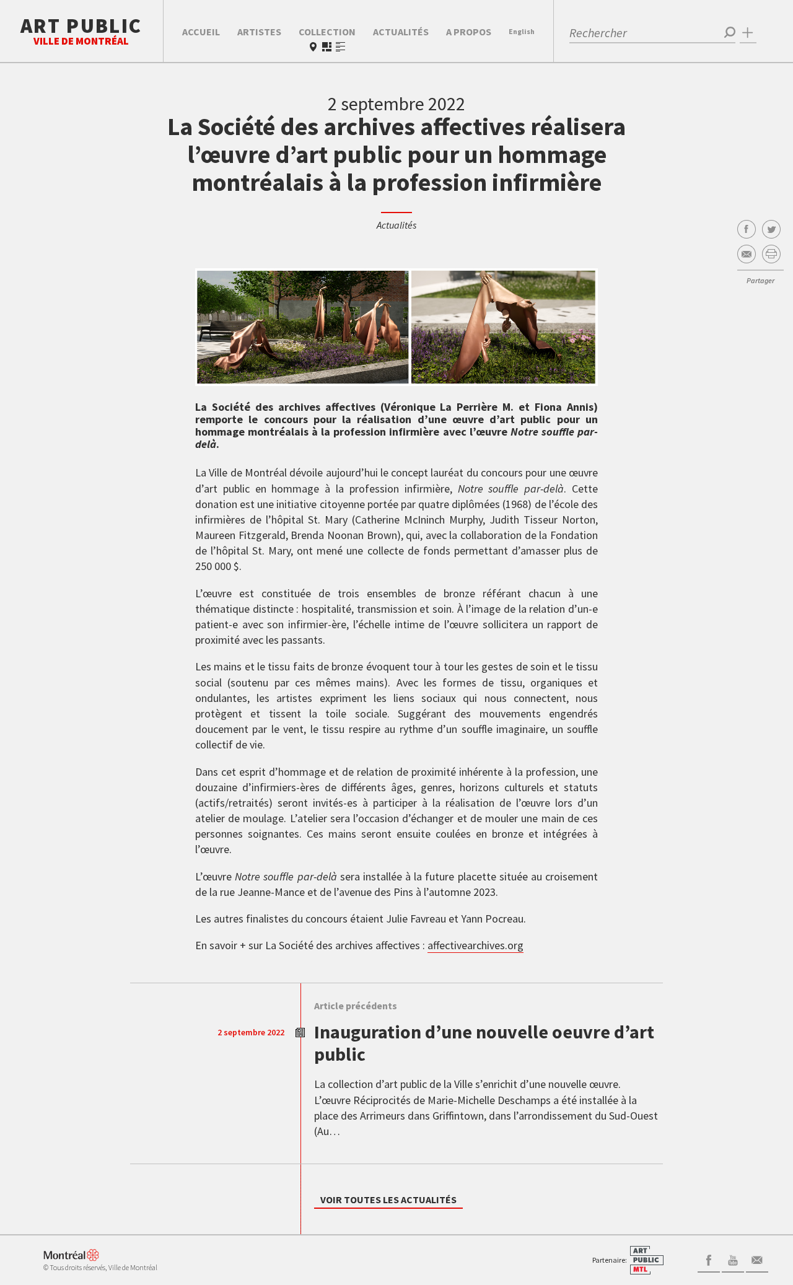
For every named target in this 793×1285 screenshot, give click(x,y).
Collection (327, 31)
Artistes (259, 31)
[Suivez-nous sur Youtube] (733, 1259)
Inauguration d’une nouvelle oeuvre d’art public (484, 1043)
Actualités (401, 31)
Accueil (201, 31)
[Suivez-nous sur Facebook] (709, 1259)
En (522, 31)
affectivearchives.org (475, 945)
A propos (468, 31)
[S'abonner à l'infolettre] (757, 1259)
